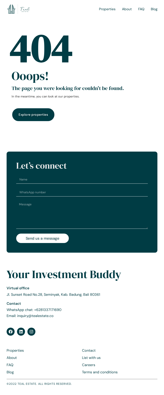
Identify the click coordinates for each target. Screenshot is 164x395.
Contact (89, 350)
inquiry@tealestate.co (35, 315)
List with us (91, 358)
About (127, 9)
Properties (107, 9)
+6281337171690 (47, 309)
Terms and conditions (100, 372)
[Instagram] (31, 332)
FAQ (141, 9)
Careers (88, 365)
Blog (154, 9)
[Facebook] (11, 332)
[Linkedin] (21, 332)
